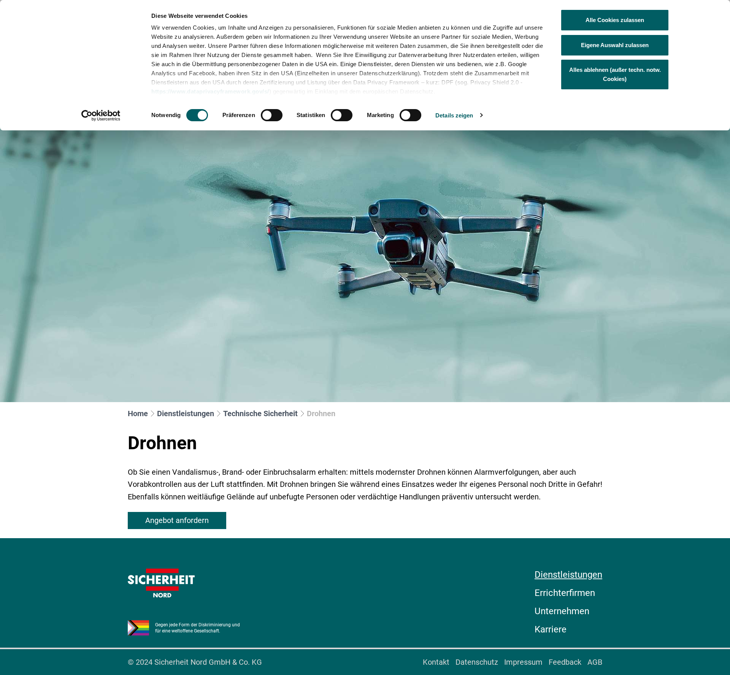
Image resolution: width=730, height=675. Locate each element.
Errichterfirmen (565, 593)
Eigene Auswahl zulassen (615, 45)
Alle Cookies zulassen (615, 20)
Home (138, 413)
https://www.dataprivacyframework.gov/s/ (210, 91)
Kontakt (436, 662)
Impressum (523, 662)
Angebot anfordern (177, 520)
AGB (594, 662)
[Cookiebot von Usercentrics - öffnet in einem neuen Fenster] (101, 115)
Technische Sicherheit (260, 413)
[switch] (271, 115)
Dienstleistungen (185, 413)
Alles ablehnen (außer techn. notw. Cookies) (615, 74)
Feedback (565, 662)
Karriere (551, 629)
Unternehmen (562, 611)
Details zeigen (454, 115)
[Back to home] (161, 583)
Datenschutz (476, 662)
